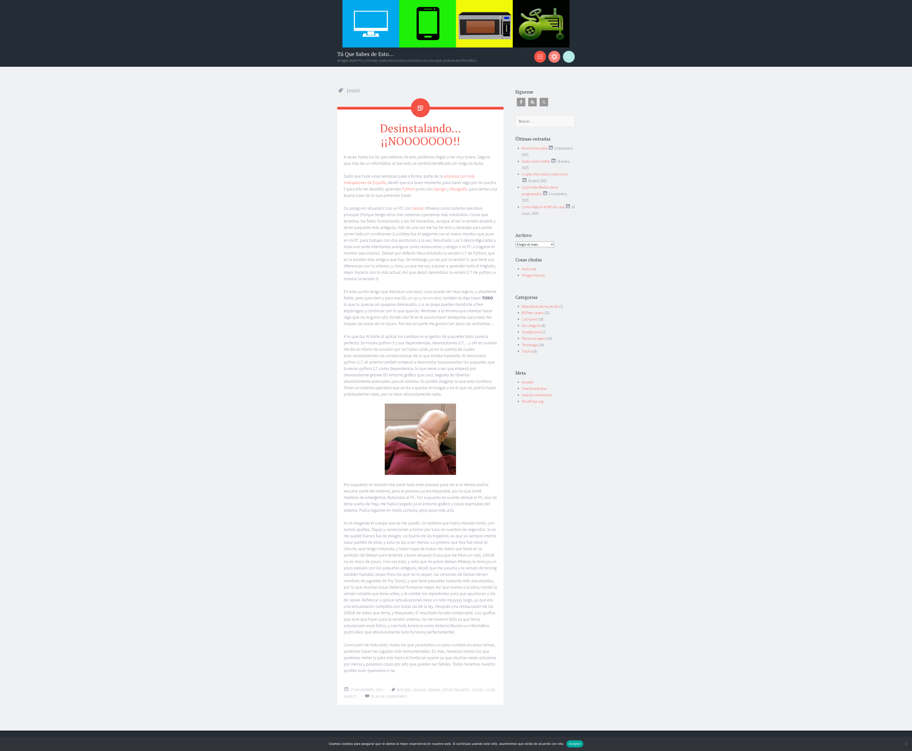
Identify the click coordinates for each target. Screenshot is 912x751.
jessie (477, 690)
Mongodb (458, 189)
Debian (418, 208)
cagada (419, 690)
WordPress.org (532, 401)
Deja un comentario (389, 696)
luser (490, 690)
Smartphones (531, 332)
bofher (403, 690)
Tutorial (527, 351)
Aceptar (575, 744)
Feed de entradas (534, 388)
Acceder (527, 382)
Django (440, 189)
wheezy (350, 696)
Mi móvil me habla (534, 148)
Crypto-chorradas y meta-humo (545, 174)
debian (434, 690)
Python (408, 189)
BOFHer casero (533, 313)
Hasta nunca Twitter (536, 161)
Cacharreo (529, 319)
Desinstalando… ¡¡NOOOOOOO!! (420, 134)
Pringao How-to (533, 275)
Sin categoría (531, 325)
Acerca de (529, 269)
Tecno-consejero (534, 338)
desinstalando (456, 690)
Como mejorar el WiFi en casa (543, 207)
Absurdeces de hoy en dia (540, 306)
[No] (906, 744)
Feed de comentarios (537, 395)
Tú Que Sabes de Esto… (365, 54)
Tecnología (530, 345)
